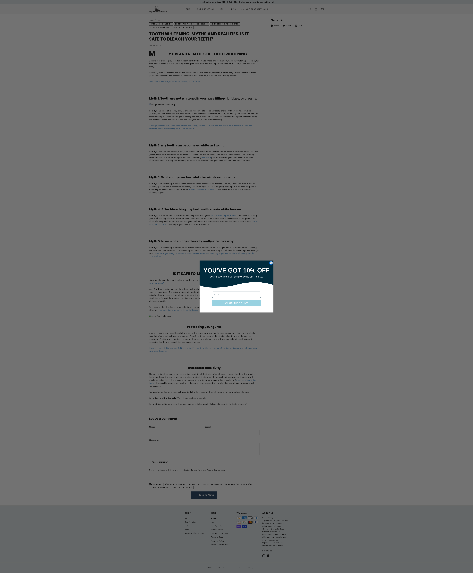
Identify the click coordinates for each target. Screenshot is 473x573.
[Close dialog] (270, 263)
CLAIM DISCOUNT (236, 303)
